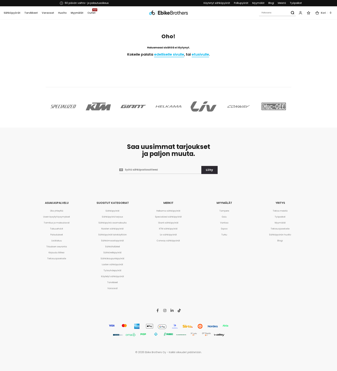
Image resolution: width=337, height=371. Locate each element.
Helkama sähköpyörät (168, 210)
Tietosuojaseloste (56, 258)
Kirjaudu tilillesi (56, 252)
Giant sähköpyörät (168, 222)
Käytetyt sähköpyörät (217, 3)
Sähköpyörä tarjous (112, 216)
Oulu (224, 216)
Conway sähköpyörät (168, 240)
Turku (224, 234)
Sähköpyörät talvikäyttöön (112, 234)
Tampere (224, 210)
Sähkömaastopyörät (112, 240)
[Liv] (203, 106)
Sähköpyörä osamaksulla (112, 222)
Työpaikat (296, 3)
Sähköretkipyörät (112, 252)
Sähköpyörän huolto (280, 234)
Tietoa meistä (280, 210)
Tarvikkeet (112, 282)
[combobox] (277, 12)
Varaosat (112, 288)
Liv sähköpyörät (168, 234)
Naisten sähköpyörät (112, 228)
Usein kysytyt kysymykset (56, 216)
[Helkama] (168, 106)
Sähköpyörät (112, 210)
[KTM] (98, 106)
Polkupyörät (241, 3)
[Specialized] (63, 106)
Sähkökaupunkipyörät (112, 258)
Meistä (282, 3)
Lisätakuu (56, 240)
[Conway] (238, 106)
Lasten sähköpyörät (112, 264)
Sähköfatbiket (112, 246)
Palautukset (56, 234)
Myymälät (258, 3)
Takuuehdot (56, 228)
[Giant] (133, 106)
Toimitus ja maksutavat (57, 222)
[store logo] (168, 13)
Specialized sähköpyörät (168, 216)
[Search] (292, 12)
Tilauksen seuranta (56, 246)
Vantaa (224, 222)
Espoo (224, 228)
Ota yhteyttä (56, 210)
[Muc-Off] (273, 106)
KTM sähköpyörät (168, 228)
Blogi (271, 3)
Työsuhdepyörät (112, 270)
